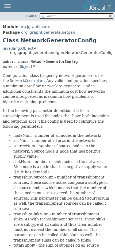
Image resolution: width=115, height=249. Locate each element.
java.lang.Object (18, 48)
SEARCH (31, 16)
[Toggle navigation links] (7, 6)
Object (26, 66)
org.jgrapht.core (35, 27)
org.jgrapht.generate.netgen (48, 32)
